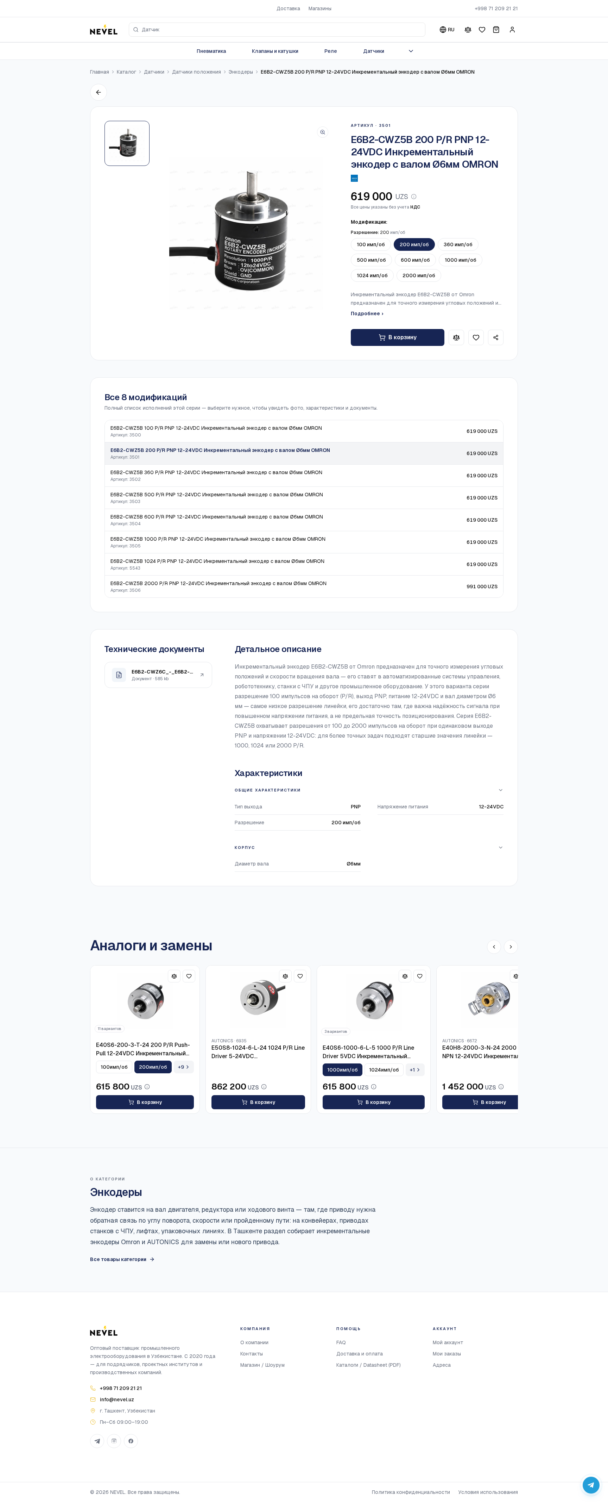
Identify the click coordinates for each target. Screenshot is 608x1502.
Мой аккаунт (448, 1342)
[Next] (511, 947)
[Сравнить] (467, 29)
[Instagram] (114, 1441)
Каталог (126, 72)
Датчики (373, 51)
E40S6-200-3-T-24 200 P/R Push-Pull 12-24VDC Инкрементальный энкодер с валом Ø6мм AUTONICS (143, 1049)
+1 (412, 1070)
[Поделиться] (496, 337)
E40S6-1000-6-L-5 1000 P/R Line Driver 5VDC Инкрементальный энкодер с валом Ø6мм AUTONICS (369, 1052)
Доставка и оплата (359, 1354)
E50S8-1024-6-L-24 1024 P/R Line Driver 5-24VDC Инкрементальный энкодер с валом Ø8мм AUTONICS (258, 1052)
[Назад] (98, 92)
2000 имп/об (419, 275)
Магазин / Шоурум (262, 1365)
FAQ (341, 1342)
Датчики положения (196, 72)
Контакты (251, 1354)
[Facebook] (131, 1441)
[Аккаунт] (512, 29)
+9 (181, 1067)
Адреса (442, 1365)
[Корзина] (496, 29)
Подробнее (367, 313)
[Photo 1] (127, 143)
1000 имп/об (460, 260)
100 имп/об (371, 244)
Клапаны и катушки (275, 51)
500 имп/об (371, 260)
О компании (254, 1342)
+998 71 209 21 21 (496, 8)
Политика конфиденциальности (411, 1492)
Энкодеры (241, 72)
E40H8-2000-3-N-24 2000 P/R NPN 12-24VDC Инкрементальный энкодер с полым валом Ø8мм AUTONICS (488, 1052)
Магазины (320, 8)
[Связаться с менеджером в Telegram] (591, 1485)
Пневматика (211, 51)
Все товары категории (118, 1259)
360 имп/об (458, 244)
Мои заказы (447, 1354)
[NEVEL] (104, 30)
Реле (330, 51)
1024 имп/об (372, 275)
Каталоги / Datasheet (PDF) (368, 1365)
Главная (99, 72)
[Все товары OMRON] (354, 178)
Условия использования (488, 1492)
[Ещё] (411, 51)
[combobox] (277, 30)
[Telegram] (97, 1441)
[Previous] (494, 947)
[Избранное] (482, 29)
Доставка (288, 8)
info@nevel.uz (117, 1399)
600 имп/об (415, 260)
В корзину (402, 337)
